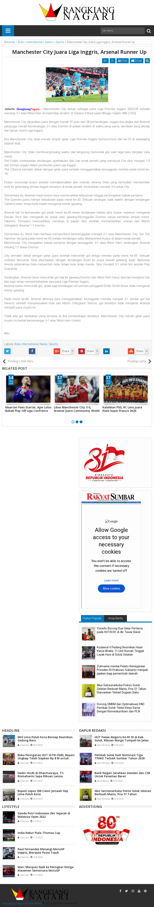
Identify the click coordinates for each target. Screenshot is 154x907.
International (30, 344)
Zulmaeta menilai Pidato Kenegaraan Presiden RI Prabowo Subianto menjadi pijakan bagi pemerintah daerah (122, 669)
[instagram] (133, 891)
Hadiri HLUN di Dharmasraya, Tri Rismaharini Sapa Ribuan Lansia (41, 774)
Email (138, 60)
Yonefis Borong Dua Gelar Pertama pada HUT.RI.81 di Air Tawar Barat (120, 630)
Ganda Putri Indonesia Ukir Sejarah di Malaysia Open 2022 (44, 815)
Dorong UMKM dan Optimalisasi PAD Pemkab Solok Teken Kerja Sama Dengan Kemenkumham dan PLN (120, 707)
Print (124, 60)
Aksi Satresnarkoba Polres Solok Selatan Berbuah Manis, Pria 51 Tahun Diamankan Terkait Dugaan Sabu (121, 688)
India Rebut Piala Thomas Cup (39, 833)
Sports (53, 344)
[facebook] (120, 891)
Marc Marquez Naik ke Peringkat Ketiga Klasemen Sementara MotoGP (46, 868)
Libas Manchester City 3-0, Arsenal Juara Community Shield (76, 409)
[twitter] (126, 891)
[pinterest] (145, 891)
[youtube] (139, 891)
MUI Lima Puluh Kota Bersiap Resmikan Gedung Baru (45, 738)
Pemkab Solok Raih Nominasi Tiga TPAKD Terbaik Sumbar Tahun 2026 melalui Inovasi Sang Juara (120, 758)
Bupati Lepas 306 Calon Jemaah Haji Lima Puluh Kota (43, 792)
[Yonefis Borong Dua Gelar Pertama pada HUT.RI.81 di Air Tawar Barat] (88, 633)
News (43, 344)
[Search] (149, 30)
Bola (17, 344)
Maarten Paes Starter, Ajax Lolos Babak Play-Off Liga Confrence (28, 409)
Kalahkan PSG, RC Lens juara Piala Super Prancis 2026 (122, 409)
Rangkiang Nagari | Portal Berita (22, 903)
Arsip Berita (115, 618)
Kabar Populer (92, 618)
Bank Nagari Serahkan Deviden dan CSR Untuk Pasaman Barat (122, 774)
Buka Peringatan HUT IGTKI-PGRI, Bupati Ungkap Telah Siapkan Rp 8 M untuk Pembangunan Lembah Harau (46, 758)
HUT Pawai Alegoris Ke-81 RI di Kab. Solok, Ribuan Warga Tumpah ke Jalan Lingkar (122, 740)
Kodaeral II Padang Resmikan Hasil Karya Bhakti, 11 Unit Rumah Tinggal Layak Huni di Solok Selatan (120, 650)
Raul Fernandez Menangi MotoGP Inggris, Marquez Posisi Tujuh (41, 850)
